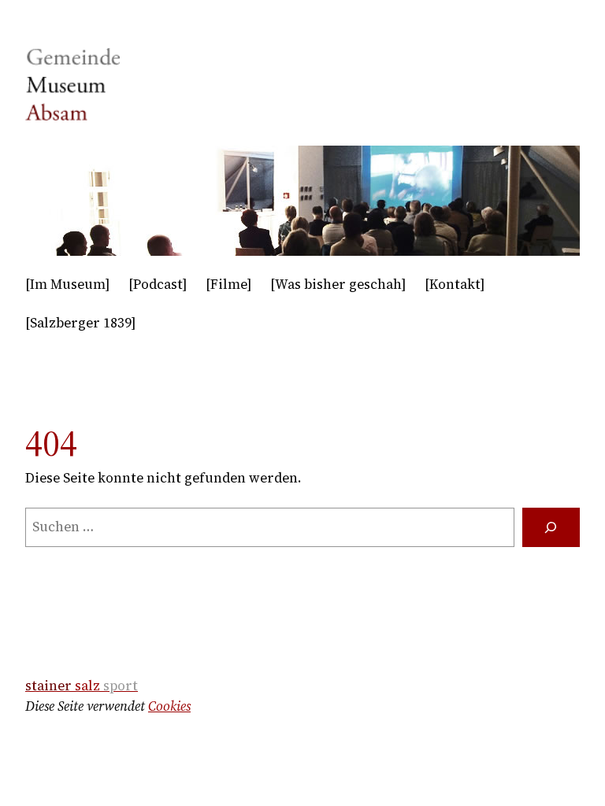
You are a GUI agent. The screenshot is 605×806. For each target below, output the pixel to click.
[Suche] (551, 528)
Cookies (169, 706)
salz (81, 685)
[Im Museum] (67, 284)
